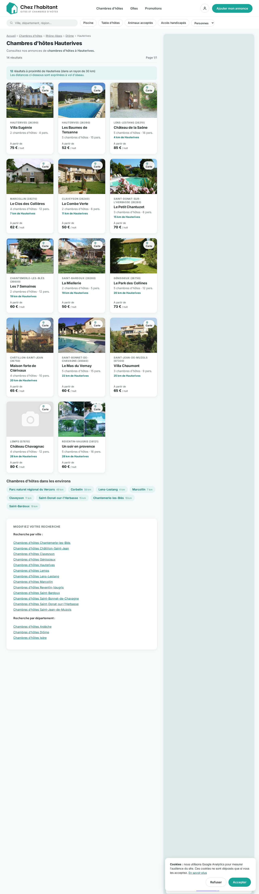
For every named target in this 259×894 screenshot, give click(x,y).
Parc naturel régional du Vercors (36, 489)
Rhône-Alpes (54, 35)
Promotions (153, 8)
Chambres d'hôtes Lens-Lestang (36, 576)
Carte (45, 90)
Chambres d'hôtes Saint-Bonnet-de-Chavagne (46, 598)
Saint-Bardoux (23, 506)
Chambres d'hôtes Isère (30, 637)
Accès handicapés (173, 22)
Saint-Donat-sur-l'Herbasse (62, 498)
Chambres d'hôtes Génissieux (34, 559)
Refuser (216, 882)
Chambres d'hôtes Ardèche (32, 626)
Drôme (70, 35)
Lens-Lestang (112, 489)
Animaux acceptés (140, 22)
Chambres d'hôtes (109, 8)
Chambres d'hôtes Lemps (31, 570)
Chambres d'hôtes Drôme (31, 632)
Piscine (88, 22)
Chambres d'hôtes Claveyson (34, 554)
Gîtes (134, 8)
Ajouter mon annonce (232, 8)
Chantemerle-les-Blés (112, 498)
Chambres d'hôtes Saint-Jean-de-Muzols (42, 609)
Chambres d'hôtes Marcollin (33, 581)
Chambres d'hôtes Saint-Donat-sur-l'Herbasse (46, 604)
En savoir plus (198, 872)
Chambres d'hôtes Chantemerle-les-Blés (41, 542)
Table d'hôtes (110, 22)
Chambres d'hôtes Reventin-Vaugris (38, 587)
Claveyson (20, 498)
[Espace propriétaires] (204, 8)
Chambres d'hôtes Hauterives (34, 565)
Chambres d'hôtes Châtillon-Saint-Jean (41, 548)
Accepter (239, 882)
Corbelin (81, 489)
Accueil (11, 35)
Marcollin (142, 489)
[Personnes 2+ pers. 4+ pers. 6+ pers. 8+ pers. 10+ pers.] (202, 22)
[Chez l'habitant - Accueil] (32, 8)
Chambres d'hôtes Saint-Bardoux (36, 593)
